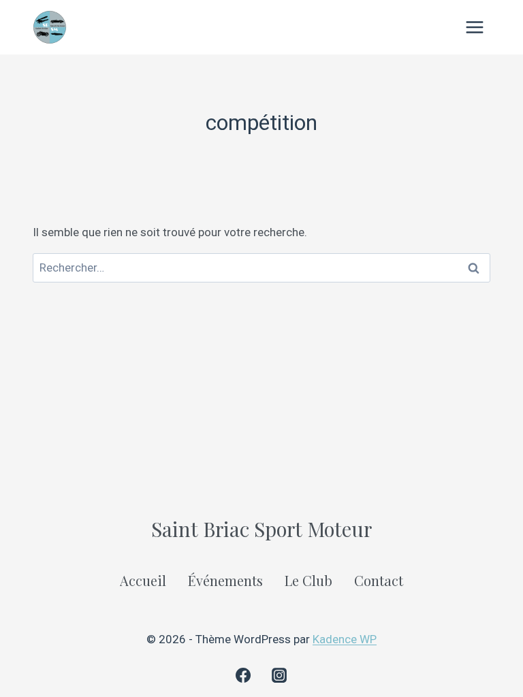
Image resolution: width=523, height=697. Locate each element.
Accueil (143, 580)
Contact (378, 580)
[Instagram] (279, 675)
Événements (225, 580)
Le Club (308, 580)
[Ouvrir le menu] (474, 27)
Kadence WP (345, 639)
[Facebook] (243, 675)
